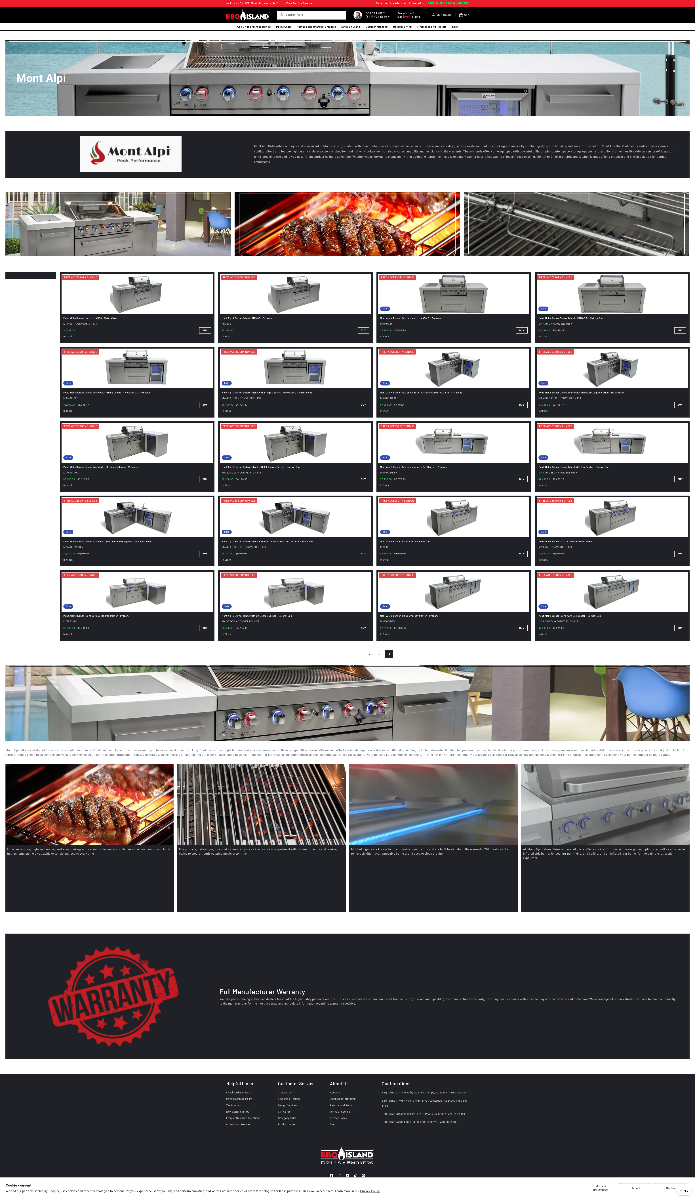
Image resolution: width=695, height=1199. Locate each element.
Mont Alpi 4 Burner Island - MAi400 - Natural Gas (90, 318)
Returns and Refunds (343, 1105)
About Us (335, 1092)
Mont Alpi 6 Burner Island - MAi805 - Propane (405, 541)
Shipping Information (343, 1099)
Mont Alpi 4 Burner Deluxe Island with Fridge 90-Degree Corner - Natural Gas (581, 392)
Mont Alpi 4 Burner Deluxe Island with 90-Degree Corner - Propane (100, 467)
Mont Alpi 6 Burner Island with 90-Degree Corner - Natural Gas (257, 615)
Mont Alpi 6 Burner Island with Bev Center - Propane (409, 615)
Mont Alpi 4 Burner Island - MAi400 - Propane (247, 318)
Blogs (333, 1124)
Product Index (286, 1124)
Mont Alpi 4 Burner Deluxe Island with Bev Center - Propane (413, 467)
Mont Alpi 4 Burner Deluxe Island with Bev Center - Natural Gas (573, 467)
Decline (670, 1188)
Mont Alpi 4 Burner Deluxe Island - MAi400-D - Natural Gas (570, 318)
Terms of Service (340, 1111)
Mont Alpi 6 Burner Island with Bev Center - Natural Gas (569, 615)
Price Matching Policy (239, 1099)
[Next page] (389, 654)
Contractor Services (238, 1124)
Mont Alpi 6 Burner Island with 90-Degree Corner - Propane (96, 615)
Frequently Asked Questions (243, 1118)
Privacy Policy (370, 1191)
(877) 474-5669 (376, 16)
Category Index (287, 1118)
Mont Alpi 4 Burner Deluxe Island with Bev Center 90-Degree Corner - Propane (107, 541)
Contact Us (285, 1092)
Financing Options (289, 1099)
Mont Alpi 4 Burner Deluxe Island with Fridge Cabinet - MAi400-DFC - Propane (106, 392)
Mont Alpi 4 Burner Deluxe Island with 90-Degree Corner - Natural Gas (261, 467)
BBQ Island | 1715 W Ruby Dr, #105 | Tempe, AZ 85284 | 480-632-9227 (424, 1092)
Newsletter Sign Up (237, 1111)
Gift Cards (284, 1111)
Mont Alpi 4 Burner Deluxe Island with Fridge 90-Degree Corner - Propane (421, 392)
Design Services (287, 1105)
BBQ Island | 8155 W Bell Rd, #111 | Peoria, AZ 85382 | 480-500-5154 (423, 1114)
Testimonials (234, 1105)
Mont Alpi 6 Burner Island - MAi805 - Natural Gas (565, 541)
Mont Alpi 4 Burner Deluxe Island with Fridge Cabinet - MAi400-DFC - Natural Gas (267, 392)
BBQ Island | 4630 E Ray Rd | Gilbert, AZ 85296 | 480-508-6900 (419, 1122)
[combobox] (315, 15)
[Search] (280, 15)
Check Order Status (238, 1092)
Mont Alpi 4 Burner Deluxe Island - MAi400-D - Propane (410, 318)
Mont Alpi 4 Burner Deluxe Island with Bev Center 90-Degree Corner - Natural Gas (267, 541)
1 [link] (360, 653)
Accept (635, 1188)
